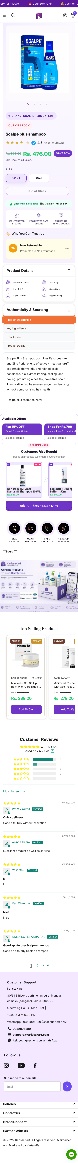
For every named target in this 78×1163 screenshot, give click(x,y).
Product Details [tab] (16, 345)
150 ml (16, 178)
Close (39, 1104)
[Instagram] (6, 1065)
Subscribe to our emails (20, 1078)
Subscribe (67, 1086)
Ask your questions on (35, 1040)
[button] (22, 759)
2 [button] (38, 965)
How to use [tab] (14, 337)
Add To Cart (26, 709)
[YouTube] (21, 1065)
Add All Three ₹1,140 (39, 505)
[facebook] (35, 1065)
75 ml (39, 178)
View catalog (5, 15)
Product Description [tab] (19, 319)
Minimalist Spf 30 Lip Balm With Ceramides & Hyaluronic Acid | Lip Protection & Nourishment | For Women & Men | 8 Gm (25, 684)
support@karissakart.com (31, 1034)
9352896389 (22, 1028)
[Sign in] (65, 15)
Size (9, 168)
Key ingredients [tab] (16, 328)
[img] (11, 803)
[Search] (13, 15)
